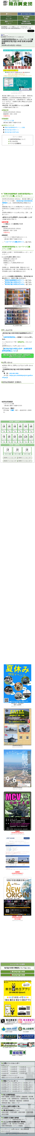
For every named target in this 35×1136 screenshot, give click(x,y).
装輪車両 (24, 1096)
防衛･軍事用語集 (7, 1125)
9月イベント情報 (14, 441)
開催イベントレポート (10, 1081)
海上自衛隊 (9, 1039)
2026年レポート (6, 1083)
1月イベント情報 (4, 431)
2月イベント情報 (9, 431)
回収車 (13, 1096)
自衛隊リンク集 (6, 1123)
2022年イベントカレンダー (24, 457)
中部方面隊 (13, 1112)
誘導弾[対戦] (24, 1098)
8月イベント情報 (9, 441)
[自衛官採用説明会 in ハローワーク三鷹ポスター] (17, 70)
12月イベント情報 (31, 441)
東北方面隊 (5, 1114)
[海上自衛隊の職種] (17, 316)
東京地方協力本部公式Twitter (14, 284)
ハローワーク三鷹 (8, 120)
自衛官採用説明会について (17, 139)
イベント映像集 (18, 1125)
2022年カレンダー (4, 427)
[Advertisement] (17, 168)
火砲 (9, 1098)
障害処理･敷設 (6, 1103)
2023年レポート (28, 1083)
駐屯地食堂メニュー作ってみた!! (11, 1108)
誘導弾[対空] (15, 1098)
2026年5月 (14, 1069)
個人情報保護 (25, 1129)
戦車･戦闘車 (5, 1096)
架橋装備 (26, 1100)
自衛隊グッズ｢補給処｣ (17, 1055)
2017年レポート (28, 1087)
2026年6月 (23, 1069)
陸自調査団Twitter (9, 1024)
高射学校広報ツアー (19, 1119)
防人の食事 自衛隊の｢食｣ (11, 1106)
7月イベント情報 (4, 441)
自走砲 (4, 1098)
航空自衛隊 (26, 1039)
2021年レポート (17, 1085)
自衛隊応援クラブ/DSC (26, 1047)
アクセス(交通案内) (15, 143)
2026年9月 (23, 1071)
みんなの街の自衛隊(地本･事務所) (14, 1122)
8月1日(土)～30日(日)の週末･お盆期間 (17, 705)
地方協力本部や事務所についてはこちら (17, 968)
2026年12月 (23, 1073)
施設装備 (19, 1100)
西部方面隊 (21, 1112)
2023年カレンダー (8, 450)
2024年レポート (17, 1083)
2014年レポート (17, 1089)
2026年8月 (14, 1071)
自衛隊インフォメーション (10, 1075)
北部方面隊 (30, 1112)
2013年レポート (28, 1089)
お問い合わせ (15, 1129)
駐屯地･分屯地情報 (18, 1123)
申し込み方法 (14, 141)
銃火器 (32, 1098)
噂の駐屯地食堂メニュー (11, 1110)
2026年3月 (23, 1067)
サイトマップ (6, 1131)
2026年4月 (5, 1069)
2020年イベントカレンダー (24, 461)
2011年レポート (17, 1091)
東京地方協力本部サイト (12, 129)
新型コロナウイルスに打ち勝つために (13, 1077)
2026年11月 (14, 1073)
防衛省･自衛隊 (8, 1031)
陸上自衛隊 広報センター (9, 1047)
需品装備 (12, 1100)
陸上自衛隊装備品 (9, 1094)
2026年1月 (5, 1067)
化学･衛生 (5, 1100)
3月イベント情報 (14, 431)
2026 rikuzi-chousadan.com (18, 1134)
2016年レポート (6, 1089)
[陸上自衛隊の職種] (17, 296)
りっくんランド (6, 1119)
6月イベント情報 (31, 431)
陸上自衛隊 (26, 1031)
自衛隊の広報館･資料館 (11, 1118)
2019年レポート (6, 1087)
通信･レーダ (15, 1103)
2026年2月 (14, 1067)
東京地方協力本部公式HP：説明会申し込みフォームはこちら (17, 355)
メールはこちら (27, 14)
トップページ (6, 1129)
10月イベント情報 (20, 441)
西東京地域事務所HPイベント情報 (15, 127)
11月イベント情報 (26, 441)
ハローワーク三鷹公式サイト (14, 242)
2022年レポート (6, 1085)
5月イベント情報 (25, 431)
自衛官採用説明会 (9, 337)
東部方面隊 (5, 1112)
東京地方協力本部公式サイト (14, 282)
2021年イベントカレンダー (10, 461)
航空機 (31, 1096)
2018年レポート (17, 1087)
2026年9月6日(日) (17, 788)
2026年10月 (5, 1073)
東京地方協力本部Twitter (12, 132)
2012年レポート (6, 1091)
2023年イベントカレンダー (10, 457)
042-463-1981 (14, 373)
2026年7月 (5, 1071)
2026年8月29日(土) (17, 746)
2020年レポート (28, 1085)
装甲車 (18, 1096)
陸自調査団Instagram (26, 1024)
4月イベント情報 (20, 431)
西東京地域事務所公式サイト (14, 280)
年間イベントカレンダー (11, 1063)
